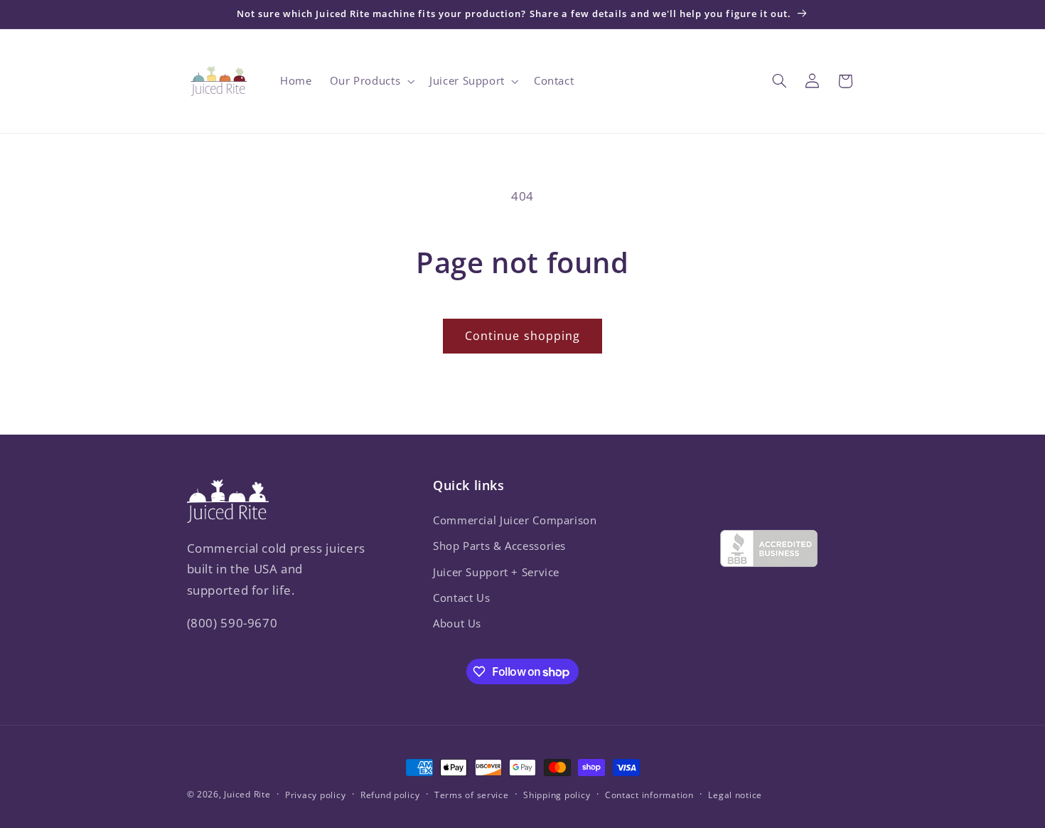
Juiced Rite (247, 794)
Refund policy (390, 795)
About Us (457, 623)
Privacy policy (315, 795)
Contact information (649, 795)
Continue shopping (522, 336)
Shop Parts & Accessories (499, 545)
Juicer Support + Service (496, 571)
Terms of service (471, 795)
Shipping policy (556, 795)
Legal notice (735, 795)
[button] (371, 81)
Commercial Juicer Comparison (515, 519)
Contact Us (461, 597)
